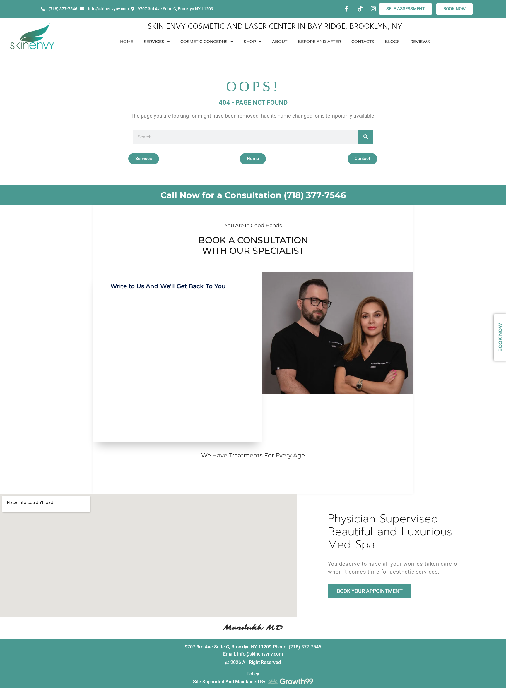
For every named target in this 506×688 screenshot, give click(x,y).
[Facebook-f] (347, 9)
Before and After (319, 41)
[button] (143, 158)
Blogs (392, 41)
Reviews (420, 41)
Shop (250, 41)
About (279, 41)
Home (126, 41)
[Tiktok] (360, 9)
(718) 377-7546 (315, 195)
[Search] (365, 137)
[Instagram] (373, 9)
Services (154, 41)
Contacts (362, 41)
